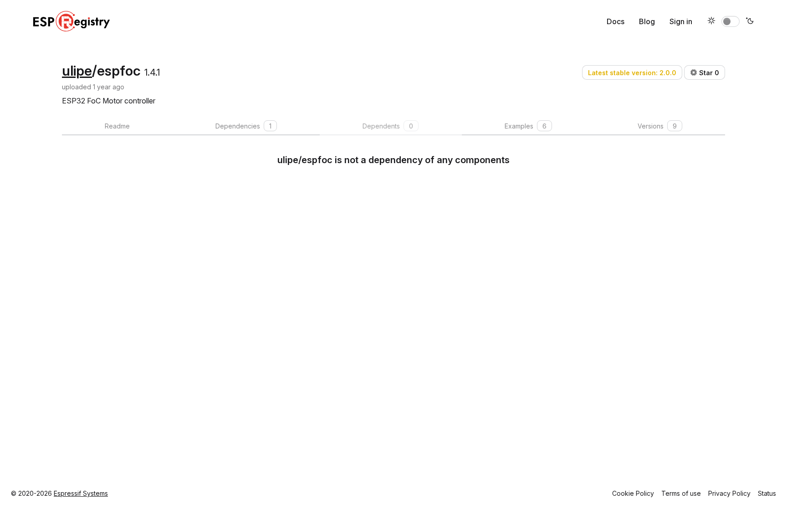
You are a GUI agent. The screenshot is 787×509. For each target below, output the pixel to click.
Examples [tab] (526, 126)
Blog (647, 21)
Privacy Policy (729, 493)
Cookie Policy (633, 493)
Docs (615, 21)
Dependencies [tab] (243, 126)
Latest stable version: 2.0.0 (632, 73)
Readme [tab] (117, 126)
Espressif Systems (81, 493)
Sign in (680, 21)
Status (767, 493)
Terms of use (681, 493)
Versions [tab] (657, 126)
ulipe (77, 70)
